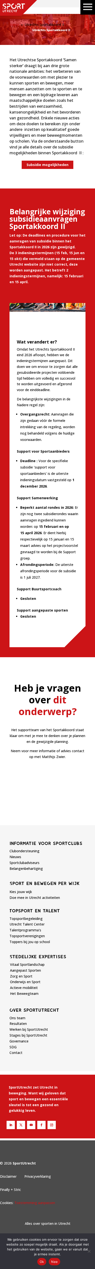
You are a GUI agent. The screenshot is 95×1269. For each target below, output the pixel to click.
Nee (54, 1262)
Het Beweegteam (24, 993)
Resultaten (18, 1023)
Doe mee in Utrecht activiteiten (35, 897)
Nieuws (15, 856)
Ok (42, 1262)
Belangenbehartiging (26, 868)
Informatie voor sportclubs (46, 843)
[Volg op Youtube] (31, 1125)
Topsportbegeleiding (26, 918)
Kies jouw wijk (21, 891)
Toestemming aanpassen (34, 1202)
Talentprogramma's (25, 930)
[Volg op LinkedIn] (11, 1125)
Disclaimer (8, 1176)
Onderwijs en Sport (25, 981)
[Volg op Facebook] (41, 1125)
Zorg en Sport (21, 976)
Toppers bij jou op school (30, 941)
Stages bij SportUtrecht (28, 1035)
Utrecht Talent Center (27, 924)
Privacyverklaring (37, 1176)
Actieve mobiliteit (24, 987)
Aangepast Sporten (25, 970)
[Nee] (88, 1251)
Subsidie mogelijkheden (47, 164)
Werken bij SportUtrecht (29, 1029)
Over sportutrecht (34, 1010)
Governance (19, 1041)
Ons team (17, 1018)
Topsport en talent (35, 910)
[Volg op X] (21, 1125)
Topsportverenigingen (27, 936)
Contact (16, 1052)
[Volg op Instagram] (52, 1125)
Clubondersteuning (24, 851)
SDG (13, 1047)
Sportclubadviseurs (24, 862)
